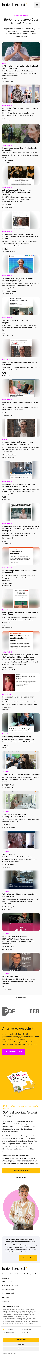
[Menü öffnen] (37, 5)
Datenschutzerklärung (9, 1353)
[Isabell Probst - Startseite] (14, 5)
